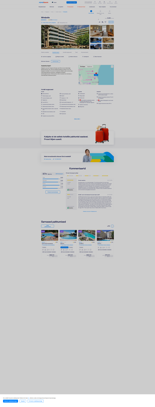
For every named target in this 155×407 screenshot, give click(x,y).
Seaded (23, 401)
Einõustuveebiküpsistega (35, 401)
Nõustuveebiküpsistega (10, 401)
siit (28, 398)
